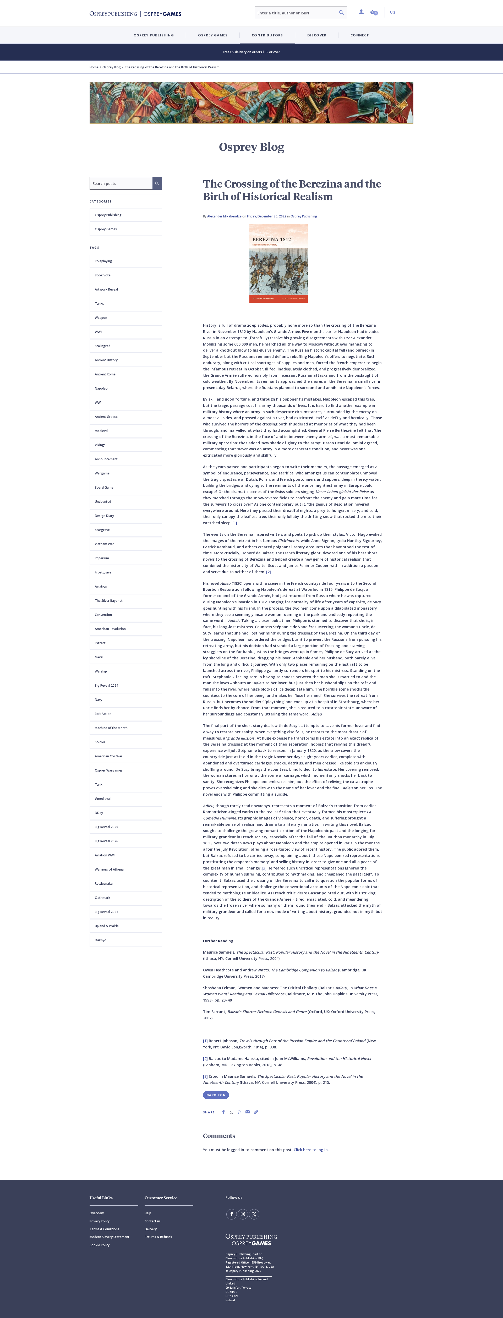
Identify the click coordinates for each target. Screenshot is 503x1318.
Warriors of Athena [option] (109, 869)
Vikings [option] (100, 445)
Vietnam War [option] (104, 544)
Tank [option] (98, 784)
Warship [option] (101, 671)
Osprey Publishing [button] (154, 35)
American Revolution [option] (110, 629)
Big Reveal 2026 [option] (106, 841)
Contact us (153, 1221)
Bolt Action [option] (103, 714)
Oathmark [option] (102, 897)
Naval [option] (99, 657)
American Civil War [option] (108, 756)
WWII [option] (98, 332)
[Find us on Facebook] (231, 1214)
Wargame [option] (102, 473)
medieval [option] (101, 431)
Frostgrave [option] (103, 572)
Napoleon (216, 1095)
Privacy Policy (100, 1221)
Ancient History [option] (106, 360)
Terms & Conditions (104, 1229)
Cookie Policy (100, 1245)
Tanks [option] (99, 303)
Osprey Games (106, 229)
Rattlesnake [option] (104, 883)
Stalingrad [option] (102, 346)
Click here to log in (311, 1149)
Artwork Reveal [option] (106, 289)
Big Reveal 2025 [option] (106, 827)
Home (94, 67)
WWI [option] (98, 402)
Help (148, 1213)
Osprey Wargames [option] (109, 770)
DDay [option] (99, 813)
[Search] (341, 13)
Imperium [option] (102, 558)
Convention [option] (103, 614)
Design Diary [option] (104, 515)
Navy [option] (98, 699)
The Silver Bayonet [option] (109, 600)
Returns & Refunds (158, 1237)
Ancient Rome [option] (105, 374)
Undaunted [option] (103, 501)
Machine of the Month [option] (111, 728)
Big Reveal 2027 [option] (106, 912)
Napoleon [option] (102, 388)
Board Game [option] (104, 487)
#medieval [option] (103, 798)
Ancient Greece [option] (106, 416)
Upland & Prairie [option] (107, 926)
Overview (97, 1213)
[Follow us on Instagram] (243, 1214)
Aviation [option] (101, 586)
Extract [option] (100, 643)
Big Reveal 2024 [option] (106, 685)
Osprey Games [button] (213, 35)
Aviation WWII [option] (105, 855)
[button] (374, 12)
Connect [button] (360, 35)
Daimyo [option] (100, 940)
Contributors (267, 35)
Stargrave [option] (102, 530)
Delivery (151, 1229)
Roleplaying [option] (103, 261)
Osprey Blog (111, 67)
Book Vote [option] (103, 275)
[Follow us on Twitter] (254, 1214)
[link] (223, 1111)
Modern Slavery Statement (109, 1237)
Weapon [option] (101, 317)
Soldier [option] (100, 742)
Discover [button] (317, 35)
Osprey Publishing (108, 215)
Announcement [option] (106, 459)
